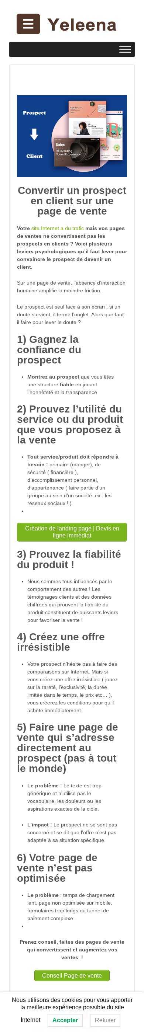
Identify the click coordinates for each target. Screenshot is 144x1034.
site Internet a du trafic (57, 228)
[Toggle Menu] (125, 49)
